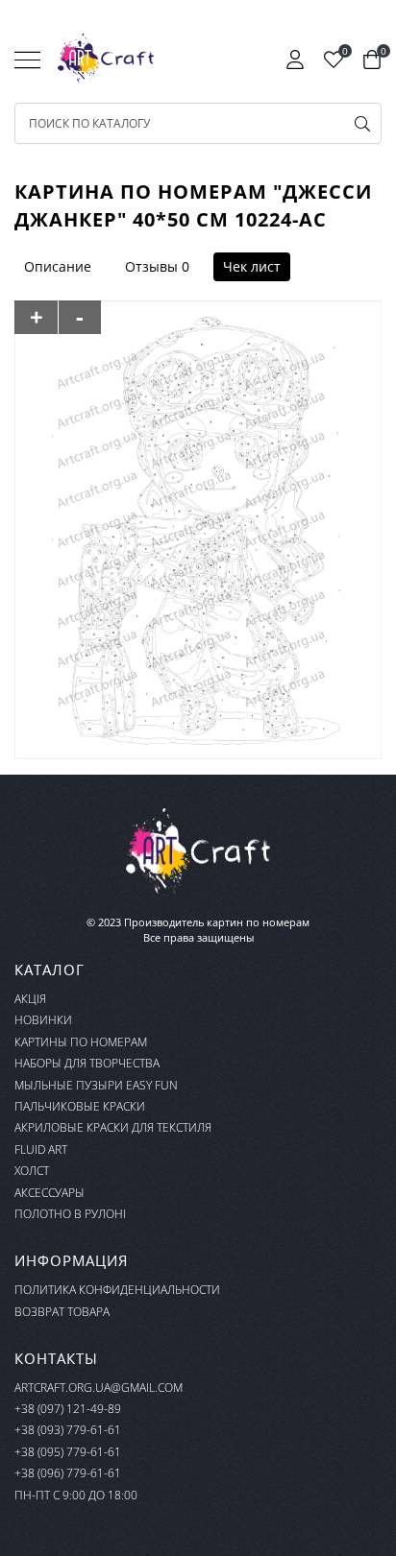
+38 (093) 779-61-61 (67, 1430)
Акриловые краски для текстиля (112, 1127)
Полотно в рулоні (70, 1214)
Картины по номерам (80, 1042)
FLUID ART (40, 1149)
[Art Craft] (106, 59)
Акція (30, 999)
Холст (31, 1170)
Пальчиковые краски (79, 1106)
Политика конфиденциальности (117, 1289)
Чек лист (252, 266)
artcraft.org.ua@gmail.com (98, 1387)
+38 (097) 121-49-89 (67, 1408)
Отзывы (151, 266)
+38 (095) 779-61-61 (67, 1452)
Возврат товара (62, 1312)
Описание (57, 266)
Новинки (43, 1020)
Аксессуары (49, 1193)
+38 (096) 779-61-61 (67, 1473)
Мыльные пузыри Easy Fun (96, 1085)
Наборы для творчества (87, 1063)
